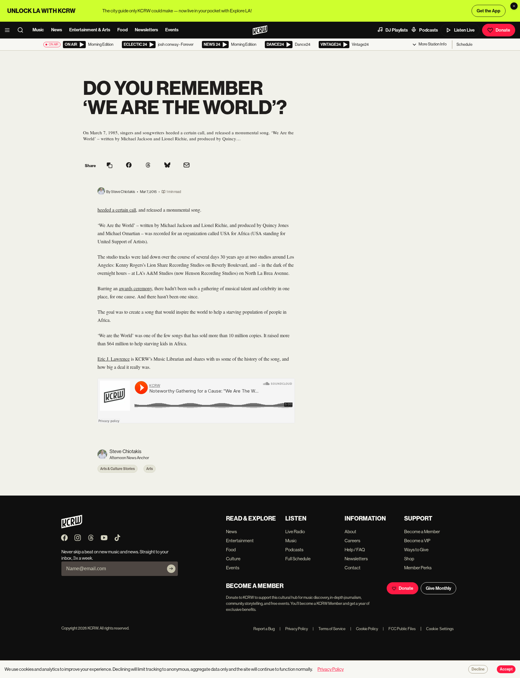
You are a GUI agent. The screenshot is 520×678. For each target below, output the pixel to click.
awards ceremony (135, 288)
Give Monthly (438, 588)
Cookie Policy (364, 629)
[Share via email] (187, 166)
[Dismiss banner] (514, 6)
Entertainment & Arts (89, 30)
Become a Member (422, 531)
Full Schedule (298, 558)
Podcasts (428, 30)
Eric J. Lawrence (114, 359)
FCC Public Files (399, 629)
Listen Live (464, 30)
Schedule (464, 44)
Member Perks (418, 567)
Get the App (488, 11)
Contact (353, 567)
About (350, 531)
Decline (478, 669)
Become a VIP (417, 540)
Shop (409, 558)
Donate (503, 30)
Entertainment (240, 540)
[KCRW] (71, 526)
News (56, 30)
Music (38, 30)
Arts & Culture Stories (117, 469)
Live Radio (295, 531)
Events (171, 30)
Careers (352, 540)
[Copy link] (110, 165)
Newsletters (146, 30)
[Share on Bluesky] (167, 165)
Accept (506, 669)
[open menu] (9, 30)
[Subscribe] (171, 568)
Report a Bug (264, 629)
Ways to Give (416, 549)
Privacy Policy (294, 629)
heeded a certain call (117, 210)
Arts (149, 469)
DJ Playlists (396, 30)
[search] (22, 30)
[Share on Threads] (148, 165)
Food (122, 30)
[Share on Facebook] (129, 165)
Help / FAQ (355, 549)
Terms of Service (329, 629)
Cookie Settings (440, 629)
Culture (233, 558)
